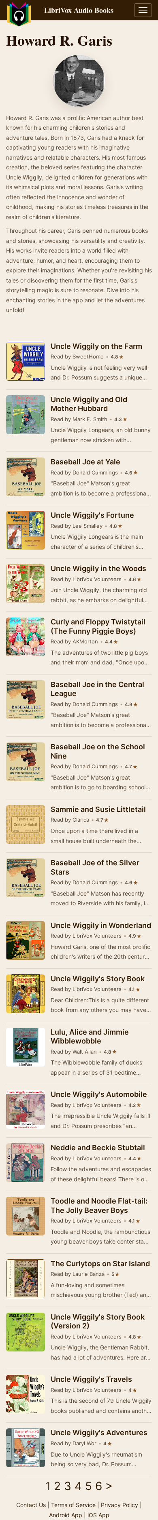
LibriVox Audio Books (78, 10)
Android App (65, 1515)
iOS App (98, 1515)
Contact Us (31, 1504)
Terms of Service (73, 1504)
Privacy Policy (119, 1504)
